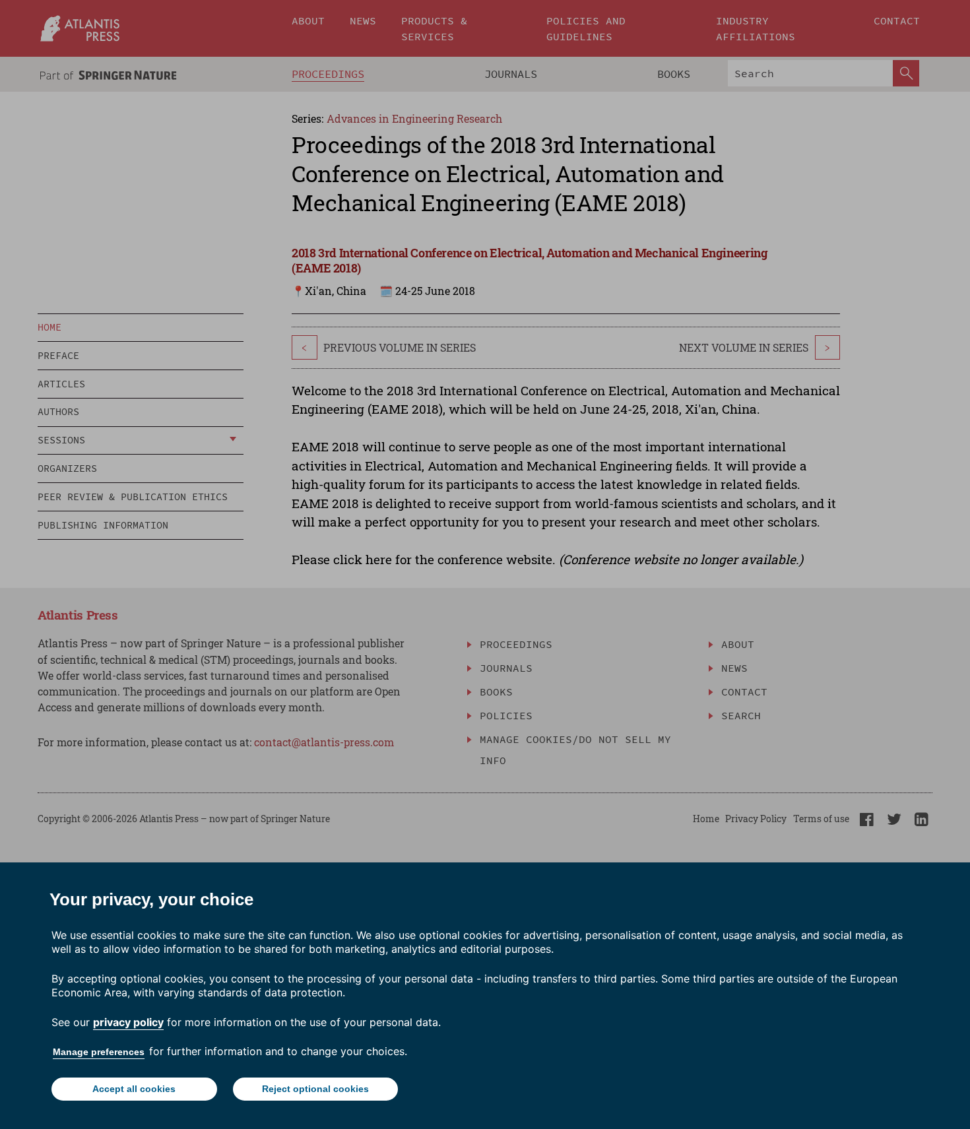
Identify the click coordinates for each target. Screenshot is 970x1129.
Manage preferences (99, 1052)
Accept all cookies (134, 1088)
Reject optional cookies (315, 1088)
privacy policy (128, 1022)
